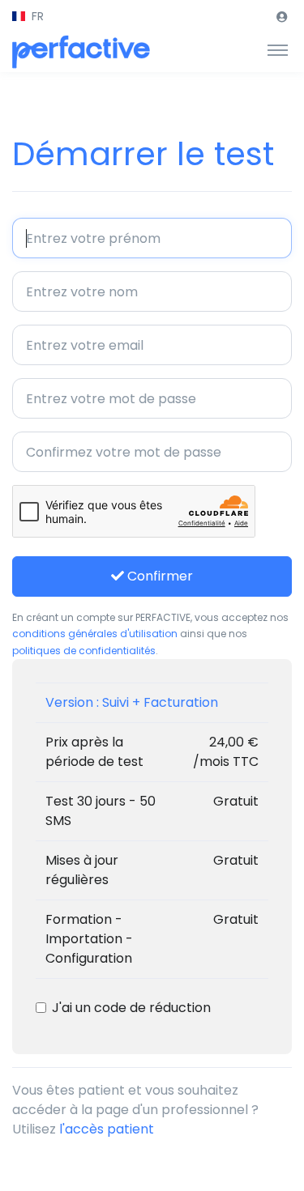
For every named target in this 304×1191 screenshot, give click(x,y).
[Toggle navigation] (277, 49)
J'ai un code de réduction (131, 1007)
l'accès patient (106, 1129)
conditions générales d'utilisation (95, 633)
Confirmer (158, 576)
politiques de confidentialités (84, 650)
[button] (28, 16)
